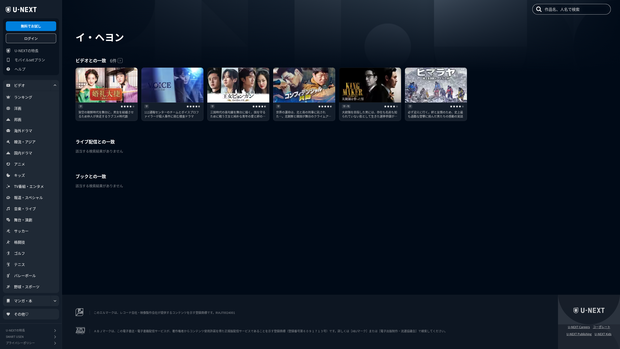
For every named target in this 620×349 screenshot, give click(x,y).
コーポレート (601, 327)
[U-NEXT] (21, 10)
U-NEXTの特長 (27, 50)
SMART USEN (15, 336)
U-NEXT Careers (579, 327)
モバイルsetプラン (30, 59)
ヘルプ (20, 68)
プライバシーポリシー (20, 343)
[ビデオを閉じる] (55, 85)
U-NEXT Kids (603, 334)
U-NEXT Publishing (579, 334)
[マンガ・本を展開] (55, 300)
